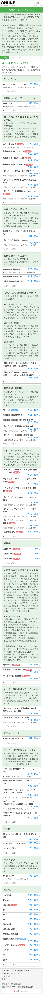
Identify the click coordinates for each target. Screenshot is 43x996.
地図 (22, 991)
